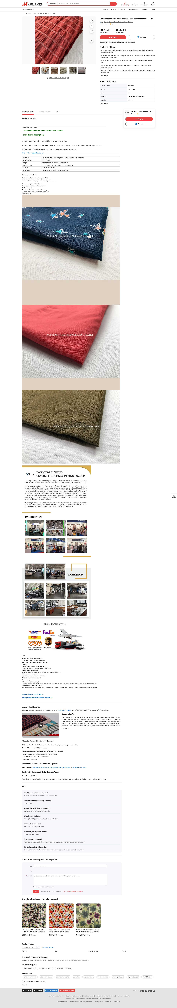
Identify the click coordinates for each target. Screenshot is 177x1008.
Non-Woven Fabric (80, 767)
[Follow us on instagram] (146, 990)
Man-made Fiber (37, 13)
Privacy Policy (116, 1001)
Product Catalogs (48, 947)
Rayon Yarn (76, 977)
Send (36, 891)
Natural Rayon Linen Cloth (63, 968)
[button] (108, 3)
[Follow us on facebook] (141, 990)
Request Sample (130, 42)
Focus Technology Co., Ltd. (75, 1001)
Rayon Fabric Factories (63, 977)
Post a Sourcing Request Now (73, 891)
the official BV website (64, 710)
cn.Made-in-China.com (105, 998)
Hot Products (51, 996)
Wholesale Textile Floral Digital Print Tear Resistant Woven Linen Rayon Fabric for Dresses (87, 931)
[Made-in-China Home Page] (32, 4)
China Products (60, 996)
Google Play (38, 990)
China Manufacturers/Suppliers (74, 996)
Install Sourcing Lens (68, 990)
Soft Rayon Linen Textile (45, 968)
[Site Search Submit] (113, 4)
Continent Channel (110, 996)
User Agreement (99, 1001)
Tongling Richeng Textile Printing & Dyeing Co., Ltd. (118, 22)
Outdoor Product (93, 951)
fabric (23, 951)
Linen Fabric (36, 767)
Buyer (112, 9)
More (23, 985)
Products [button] (52, 4)
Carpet (124, 951)
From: (30, 866)
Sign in (153, 5)
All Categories (28, 9)
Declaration (108, 1001)
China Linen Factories (46, 977)
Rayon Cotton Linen (133, 977)
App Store (27, 990)
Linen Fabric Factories (30, 977)
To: (31, 871)
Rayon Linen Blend (29, 968)
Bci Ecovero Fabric (68, 767)
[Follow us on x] (143, 990)
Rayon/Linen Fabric (50, 13)
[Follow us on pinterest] (151, 990)
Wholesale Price (99, 996)
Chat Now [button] (142, 37)
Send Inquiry (113, 37)
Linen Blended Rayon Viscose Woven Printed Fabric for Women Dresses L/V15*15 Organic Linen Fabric (59, 931)
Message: (29, 876)
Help (122, 9)
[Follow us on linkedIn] (154, 990)
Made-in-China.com (80, 998)
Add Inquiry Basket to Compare (59, 78)
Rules (153, 9)
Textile (29, 13)
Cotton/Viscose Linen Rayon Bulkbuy (34, 981)
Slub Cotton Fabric (103, 977)
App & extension (132, 9)
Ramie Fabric (58, 767)
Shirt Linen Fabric (89, 977)
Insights (127, 996)
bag (56, 951)
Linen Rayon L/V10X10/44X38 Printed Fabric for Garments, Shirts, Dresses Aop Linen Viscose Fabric (33, 931)
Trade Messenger (51, 990)
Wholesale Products (88, 996)
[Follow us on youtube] (149, 990)
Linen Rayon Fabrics (118, 977)
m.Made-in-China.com (92, 998)
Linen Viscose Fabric (47, 767)
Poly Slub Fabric (147, 977)
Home (24, 13)
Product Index (120, 996)
